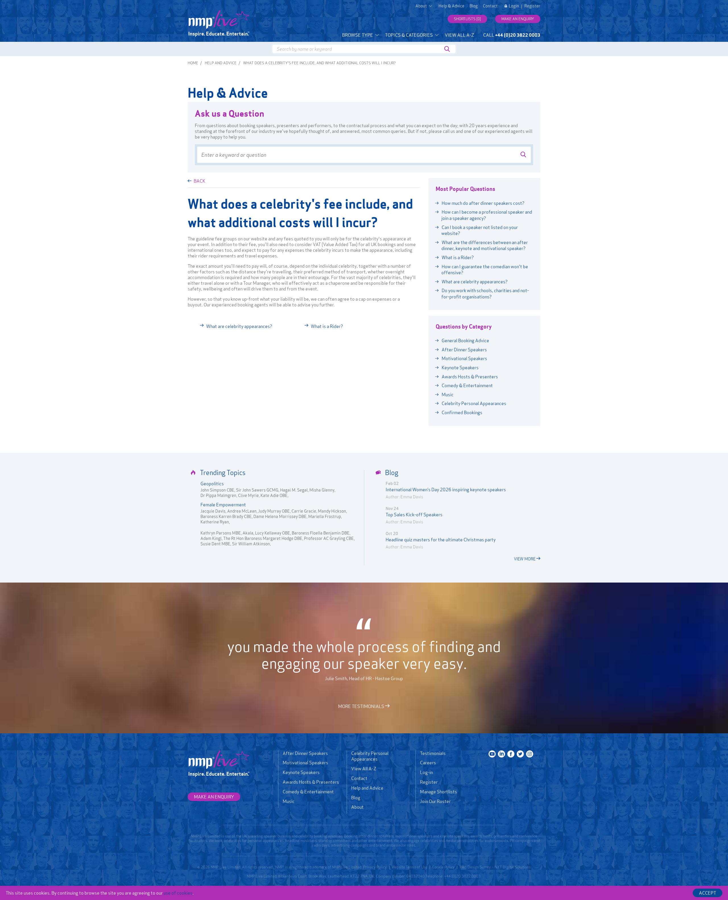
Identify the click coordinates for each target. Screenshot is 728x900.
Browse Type (358, 35)
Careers (428, 762)
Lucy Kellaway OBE (272, 533)
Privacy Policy (375, 867)
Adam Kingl (211, 538)
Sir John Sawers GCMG (257, 490)
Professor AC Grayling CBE (329, 538)
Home (193, 63)
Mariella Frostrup (324, 516)
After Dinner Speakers (464, 349)
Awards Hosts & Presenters (469, 376)
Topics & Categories (409, 35)
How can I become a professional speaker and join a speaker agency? (486, 215)
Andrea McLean (242, 511)
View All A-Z (459, 35)
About (357, 807)
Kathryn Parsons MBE (220, 533)
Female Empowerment (223, 504)
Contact (490, 6)
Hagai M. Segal (294, 490)
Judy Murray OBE (274, 511)
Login (514, 6)
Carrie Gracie (303, 511)
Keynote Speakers (460, 367)
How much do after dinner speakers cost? (482, 203)
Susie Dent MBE (215, 543)
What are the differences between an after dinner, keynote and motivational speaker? (484, 245)
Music (447, 394)
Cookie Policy (443, 867)
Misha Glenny (321, 490)
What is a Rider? (327, 326)
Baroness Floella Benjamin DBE (320, 533)
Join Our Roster (435, 801)
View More (525, 558)
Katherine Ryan (214, 522)
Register (532, 6)
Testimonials (433, 753)
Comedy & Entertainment (467, 385)
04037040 (415, 876)
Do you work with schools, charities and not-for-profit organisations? (485, 294)
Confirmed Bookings (461, 412)
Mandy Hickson (332, 511)
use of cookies (178, 893)
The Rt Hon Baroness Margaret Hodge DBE (262, 538)
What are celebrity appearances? (239, 326)
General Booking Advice (465, 340)
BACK (199, 181)
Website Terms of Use (409, 867)
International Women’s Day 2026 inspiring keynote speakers (446, 489)
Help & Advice (451, 6)
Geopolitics (212, 483)
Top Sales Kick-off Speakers (414, 514)
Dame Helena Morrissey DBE (280, 516)
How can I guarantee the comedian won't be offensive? (484, 270)
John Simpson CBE (217, 490)
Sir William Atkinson (251, 543)
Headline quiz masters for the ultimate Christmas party (441, 539)
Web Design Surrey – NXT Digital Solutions (495, 867)
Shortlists (467, 18)
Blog (474, 6)
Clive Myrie (248, 495)
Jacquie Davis (213, 511)
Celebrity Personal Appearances (473, 403)
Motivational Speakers (464, 358)
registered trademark (309, 867)
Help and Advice (221, 63)
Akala (248, 533)
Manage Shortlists (438, 791)
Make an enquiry (517, 18)
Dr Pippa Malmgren (218, 495)
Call (511, 35)
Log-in (426, 772)
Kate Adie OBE (274, 495)
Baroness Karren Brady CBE (226, 516)
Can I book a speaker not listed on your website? (479, 230)
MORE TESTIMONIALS (361, 706)
